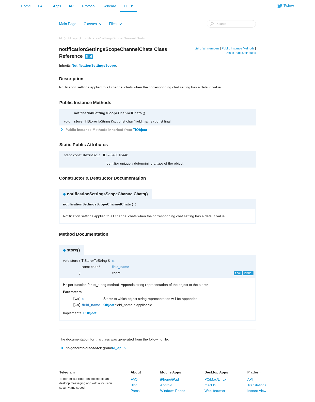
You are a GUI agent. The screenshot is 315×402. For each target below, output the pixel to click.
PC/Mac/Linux (215, 379)
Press (135, 391)
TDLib (128, 6)
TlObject (140, 130)
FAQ (42, 6)
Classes (93, 25)
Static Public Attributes (241, 53)
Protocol (88, 6)
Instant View (256, 391)
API (72, 6)
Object (108, 305)
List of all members (207, 48)
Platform (254, 372)
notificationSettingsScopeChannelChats (114, 38)
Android (166, 385)
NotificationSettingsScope (94, 65)
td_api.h (119, 348)
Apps (57, 6)
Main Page (67, 24)
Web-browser (215, 391)
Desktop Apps (216, 372)
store (78, 121)
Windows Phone (172, 391)
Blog (134, 385)
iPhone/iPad (169, 379)
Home (26, 6)
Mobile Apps (170, 372)
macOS (210, 385)
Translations (256, 385)
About (136, 372)
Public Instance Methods (238, 48)
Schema (109, 6)
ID (105, 155)
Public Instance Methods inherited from (105, 130)
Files (115, 25)
